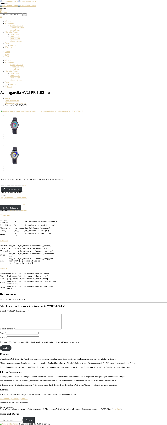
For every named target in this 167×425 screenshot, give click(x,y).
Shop (7, 54)
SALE (9, 47)
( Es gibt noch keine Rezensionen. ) (13, 198)
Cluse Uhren (15, 34)
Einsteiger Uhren (16, 26)
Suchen (29, 420)
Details (24, 185)
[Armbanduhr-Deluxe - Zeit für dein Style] (18, 1)
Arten (7, 43)
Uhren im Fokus (11, 32)
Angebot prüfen (13, 189)
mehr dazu (116, 409)
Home (7, 52)
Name (3, 333)
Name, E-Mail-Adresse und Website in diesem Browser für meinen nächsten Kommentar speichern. (41, 342)
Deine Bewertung (7, 311)
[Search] (25, 14)
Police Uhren (15, 39)
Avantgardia (14, 210)
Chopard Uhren (16, 41)
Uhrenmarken (25, 210)
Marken (8, 21)
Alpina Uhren (15, 37)
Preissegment (10, 23)
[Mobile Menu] (1, 10)
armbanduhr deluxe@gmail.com (14, 399)
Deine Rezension (7, 329)
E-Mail (3, 338)
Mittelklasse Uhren (17, 28)
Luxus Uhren (15, 30)
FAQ (7, 56)
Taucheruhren (15, 45)
